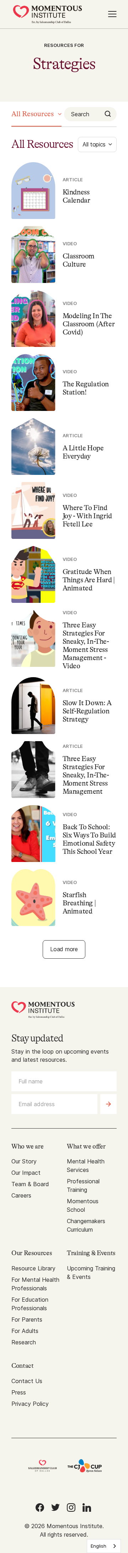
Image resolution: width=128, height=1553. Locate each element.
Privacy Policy (30, 1403)
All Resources (32, 114)
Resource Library (33, 1268)
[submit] (108, 1104)
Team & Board (30, 1184)
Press (18, 1392)
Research (23, 1342)
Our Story (24, 1161)
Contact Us (26, 1381)
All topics (94, 144)
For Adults (24, 1330)
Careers (21, 1195)
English (98, 1546)
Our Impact (26, 1172)
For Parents (26, 1319)
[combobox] (104, 1546)
